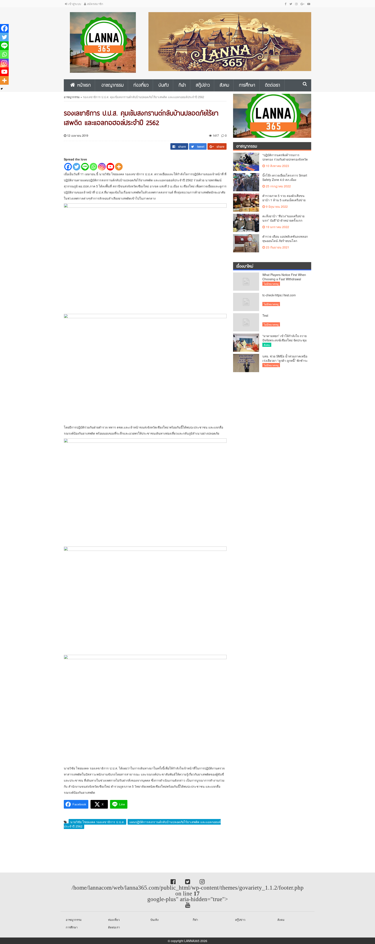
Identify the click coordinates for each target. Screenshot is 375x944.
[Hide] (1, 89)
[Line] (85, 166)
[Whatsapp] (93, 166)
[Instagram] (102, 166)
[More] (119, 166)
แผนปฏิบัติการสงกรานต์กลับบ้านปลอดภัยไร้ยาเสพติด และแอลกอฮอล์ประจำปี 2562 (142, 824)
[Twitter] (76, 166)
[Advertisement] (34, 851)
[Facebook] (68, 166)
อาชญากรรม (72, 97)
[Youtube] (110, 166)
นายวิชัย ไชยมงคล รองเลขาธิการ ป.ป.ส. (97, 822)
